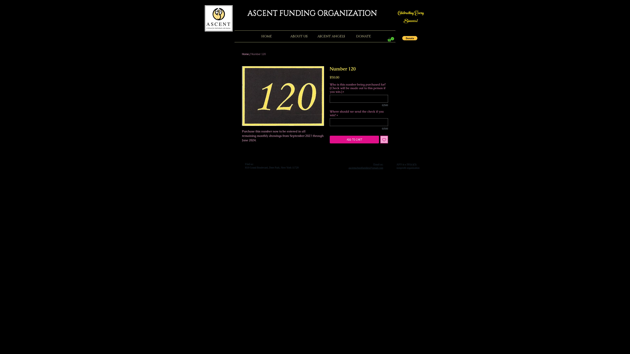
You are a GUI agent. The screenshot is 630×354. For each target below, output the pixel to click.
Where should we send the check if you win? (357, 113)
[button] (409, 38)
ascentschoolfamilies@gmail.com (366, 168)
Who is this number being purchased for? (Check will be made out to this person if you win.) (358, 88)
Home (245, 54)
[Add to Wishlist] (384, 139)
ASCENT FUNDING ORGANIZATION (315, 13)
